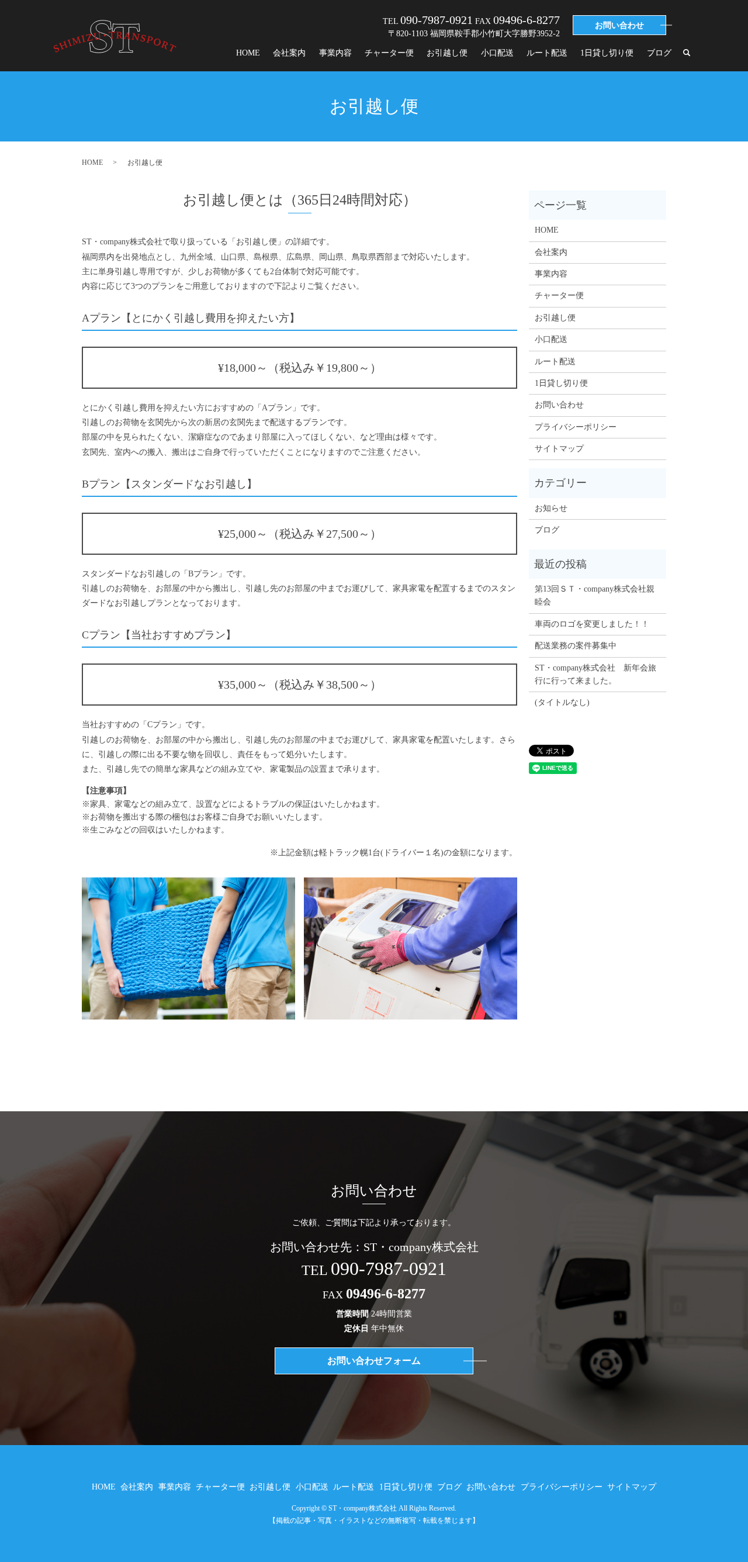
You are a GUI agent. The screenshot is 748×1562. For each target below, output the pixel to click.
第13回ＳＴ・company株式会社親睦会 (594, 595)
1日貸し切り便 (606, 53)
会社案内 (289, 53)
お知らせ (551, 508)
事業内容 (335, 53)
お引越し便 (447, 53)
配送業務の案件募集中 (576, 645)
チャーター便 (389, 53)
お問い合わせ (559, 404)
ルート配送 (547, 53)
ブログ (659, 53)
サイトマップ (559, 448)
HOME (248, 53)
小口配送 (497, 53)
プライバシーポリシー (576, 427)
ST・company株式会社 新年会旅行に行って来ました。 (595, 674)
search (686, 53)
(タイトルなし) (562, 702)
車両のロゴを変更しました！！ (592, 624)
